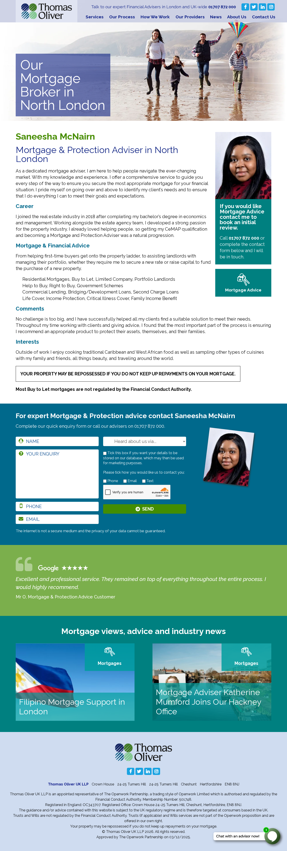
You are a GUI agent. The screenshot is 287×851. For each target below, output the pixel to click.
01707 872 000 (222, 6)
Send (148, 509)
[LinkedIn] (262, 7)
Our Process (122, 16)
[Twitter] (254, 7)
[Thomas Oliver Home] (46, 11)
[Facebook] (245, 7)
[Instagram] (271, 7)
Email (132, 481)
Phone (112, 481)
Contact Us (263, 16)
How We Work (155, 16)
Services (95, 16)
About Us (236, 16)
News (216, 16)
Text (150, 481)
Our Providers (190, 16)
